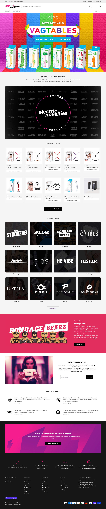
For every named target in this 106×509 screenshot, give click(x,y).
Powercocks (45, 485)
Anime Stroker (27, 480)
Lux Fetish (44, 482)
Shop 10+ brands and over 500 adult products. (14, 1)
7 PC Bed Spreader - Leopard (32, 168)
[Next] (102, 42)
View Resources (53, 443)
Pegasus (44, 484)
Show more (53, 308)
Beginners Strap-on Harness (50, 197)
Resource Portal (91, 1)
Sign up (89, 377)
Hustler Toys (26, 493)
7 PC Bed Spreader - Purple (70, 168)
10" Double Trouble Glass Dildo (71, 197)
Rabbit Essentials (46, 487)
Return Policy (63, 484)
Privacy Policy (8, 502)
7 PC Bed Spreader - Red (52, 167)
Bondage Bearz (27, 484)
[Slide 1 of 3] (53, 42)
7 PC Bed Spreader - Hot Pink (13, 168)
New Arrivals (17, 11)
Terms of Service (16, 502)
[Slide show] (53, 42)
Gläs (25, 489)
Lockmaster (44, 480)
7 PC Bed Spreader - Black (91, 167)
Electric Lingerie (27, 487)
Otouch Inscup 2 (88, 197)
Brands (7, 11)
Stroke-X (44, 489)
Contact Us (98, 1)
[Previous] (4, 42)
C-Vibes (25, 485)
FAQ (61, 482)
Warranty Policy (63, 485)
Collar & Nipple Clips (32, 197)
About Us (84, 1)
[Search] (90, 6)
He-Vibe (26, 491)
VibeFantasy (45, 491)
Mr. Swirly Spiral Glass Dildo (14, 197)
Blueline (25, 482)
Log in (98, 11)
